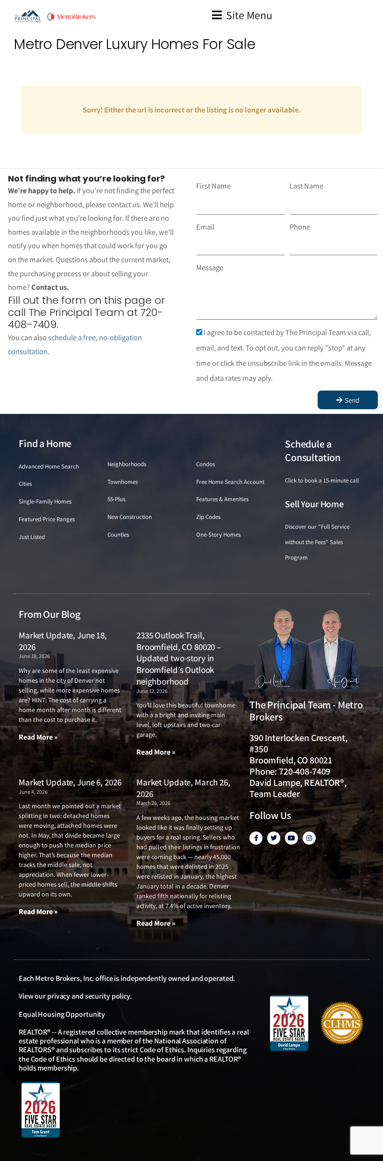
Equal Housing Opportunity (62, 1014)
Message (209, 267)
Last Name (306, 186)
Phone (300, 227)
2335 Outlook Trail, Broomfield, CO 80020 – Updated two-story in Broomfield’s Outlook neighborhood (178, 658)
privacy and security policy (88, 996)
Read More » (38, 737)
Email (205, 227)
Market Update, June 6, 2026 (70, 782)
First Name (213, 186)
